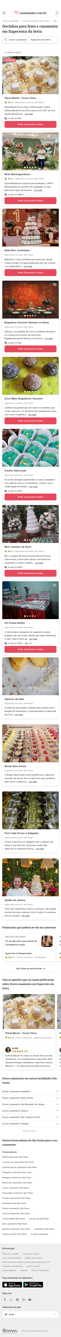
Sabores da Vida (14, 699)
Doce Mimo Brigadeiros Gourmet (24, 398)
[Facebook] (4, 1299)
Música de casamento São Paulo (17, 1182)
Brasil (11, 1314)
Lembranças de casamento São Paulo (19, 1167)
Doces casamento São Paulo (36, 21)
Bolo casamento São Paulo (14, 1224)
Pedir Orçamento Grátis (30, 124)
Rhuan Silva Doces (15, 766)
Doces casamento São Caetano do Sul (21, 1117)
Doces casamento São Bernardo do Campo (23, 1104)
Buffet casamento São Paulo (15, 1157)
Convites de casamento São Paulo (18, 1162)
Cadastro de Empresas (12, 1266)
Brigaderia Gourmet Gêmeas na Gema (27, 322)
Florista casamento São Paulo (15, 1208)
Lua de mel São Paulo (39, 1218)
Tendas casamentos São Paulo (16, 1198)
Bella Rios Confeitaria (17, 250)
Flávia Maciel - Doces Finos (20, 98)
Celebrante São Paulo (44, 1229)
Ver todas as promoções (29, 968)
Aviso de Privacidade (11, 1258)
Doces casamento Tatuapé (15, 1123)
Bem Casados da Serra (18, 546)
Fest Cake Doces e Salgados (22, 833)
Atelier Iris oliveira (15, 900)
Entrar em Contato (10, 1254)
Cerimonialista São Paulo (13, 1218)
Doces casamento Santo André (17, 1098)
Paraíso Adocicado (15, 470)
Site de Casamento (40, 1270)
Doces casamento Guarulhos (16, 1091)
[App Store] (12, 1287)
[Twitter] (11, 1299)
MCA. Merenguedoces (17, 174)
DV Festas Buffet (15, 623)
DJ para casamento (39, 1234)
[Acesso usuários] (57, 13)
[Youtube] (29, 1299)
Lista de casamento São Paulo (16, 1213)
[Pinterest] (17, 1299)
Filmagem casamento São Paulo (16, 1177)
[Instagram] (23, 1299)
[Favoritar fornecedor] (55, 60)
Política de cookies (33, 1258)
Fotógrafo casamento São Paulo (17, 1172)
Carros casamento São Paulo (15, 1188)
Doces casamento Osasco (15, 1110)
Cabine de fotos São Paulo (14, 1234)
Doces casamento (10, 21)
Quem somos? (33, 1266)
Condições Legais (31, 1254)
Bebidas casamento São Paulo (16, 1229)
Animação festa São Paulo (14, 1203)
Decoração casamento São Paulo (17, 1193)
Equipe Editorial (9, 1270)
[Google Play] (33, 1287)
